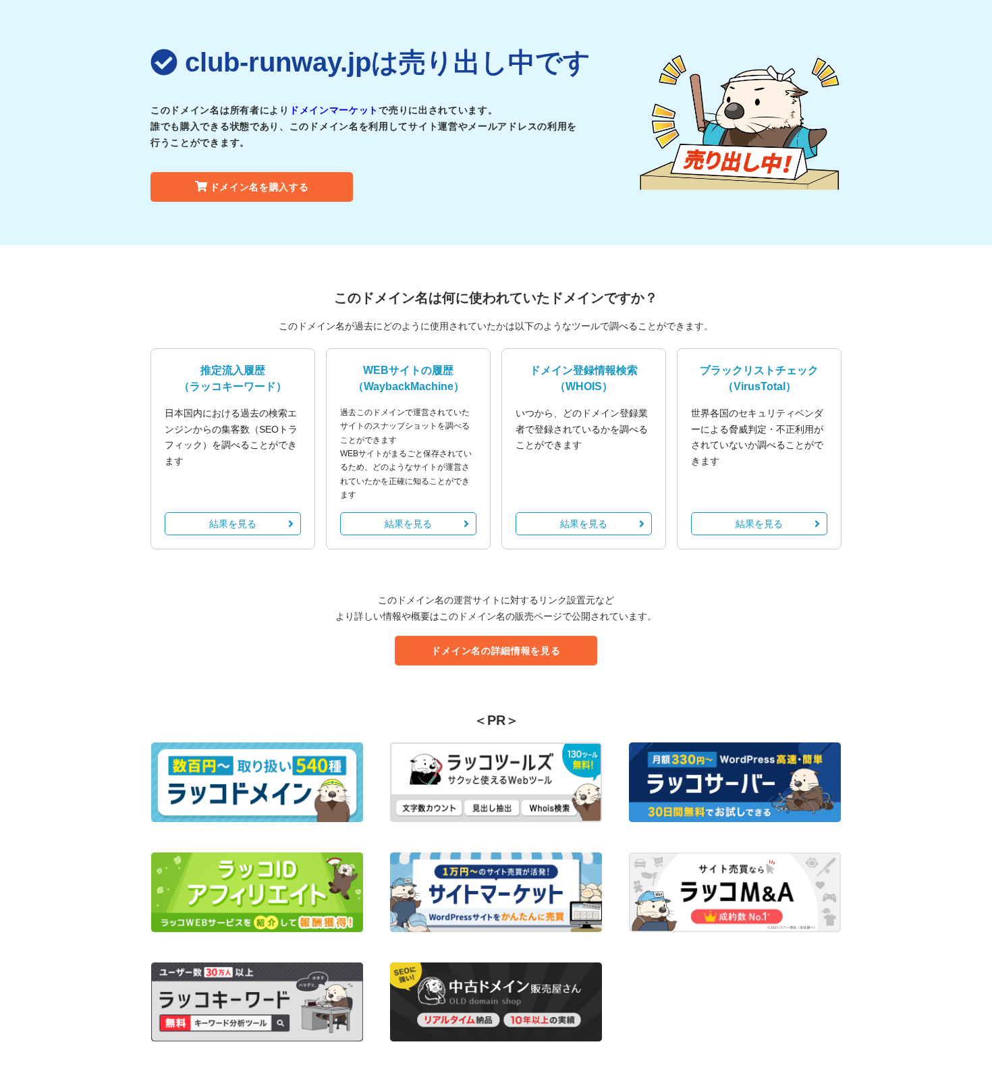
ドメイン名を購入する (259, 187)
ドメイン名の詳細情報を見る (495, 650)
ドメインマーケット (334, 110)
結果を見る (232, 523)
